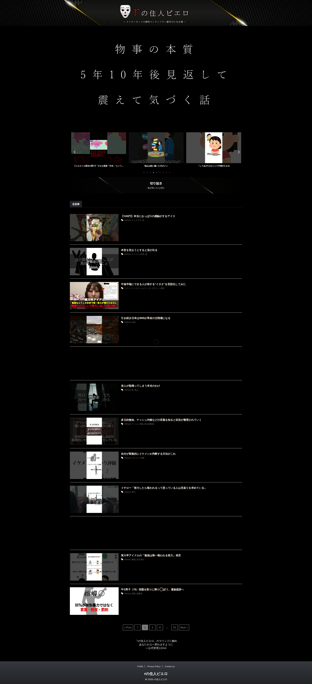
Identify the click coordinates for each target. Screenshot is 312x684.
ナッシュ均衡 (137, 424)
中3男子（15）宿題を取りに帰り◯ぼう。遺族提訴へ (152, 589)
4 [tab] (153, 172)
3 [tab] (150, 172)
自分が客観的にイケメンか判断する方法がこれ (148, 453)
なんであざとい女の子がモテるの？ (238, 166)
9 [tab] (169, 172)
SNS (134, 322)
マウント (156, 288)
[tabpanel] (123, 150)
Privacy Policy (154, 666)
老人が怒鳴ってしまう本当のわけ (140, 385)
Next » (184, 627)
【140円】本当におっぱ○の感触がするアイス (148, 216)
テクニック (129, 288)
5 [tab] (156, 172)
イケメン (135, 458)
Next (238, 152)
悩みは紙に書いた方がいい (123, 166)
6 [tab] (160, 172)
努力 (134, 492)
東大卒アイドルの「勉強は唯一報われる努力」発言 (151, 555)
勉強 (134, 559)
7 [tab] (163, 172)
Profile (140, 666)
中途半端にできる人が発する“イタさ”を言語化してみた (153, 284)
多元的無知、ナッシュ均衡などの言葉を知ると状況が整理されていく (161, 419)
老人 (136, 390)
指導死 (139, 593)
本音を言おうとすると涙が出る (139, 250)
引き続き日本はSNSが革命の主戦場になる (145, 318)
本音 (142, 254)
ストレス (135, 254)
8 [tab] (166, 172)
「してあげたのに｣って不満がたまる (180, 166)
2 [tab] (147, 172)
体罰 (134, 593)
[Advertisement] (156, 364)
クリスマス (136, 220)
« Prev (128, 627)
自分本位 (140, 559)
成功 (162, 288)
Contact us (170, 666)
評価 (142, 458)
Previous (74, 152)
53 (174, 627)
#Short (127, 220)
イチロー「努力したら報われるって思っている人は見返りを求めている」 (164, 487)
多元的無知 (149, 424)
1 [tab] (143, 172)
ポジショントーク (143, 288)
